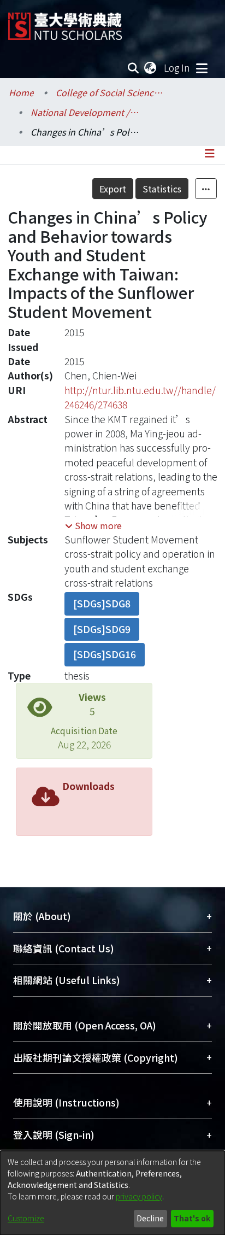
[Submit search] (133, 67)
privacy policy (139, 1196)
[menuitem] (150, 68)
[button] (93, 525)
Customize (26, 1218)
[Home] (65, 22)
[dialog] (112, 1193)
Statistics (162, 188)
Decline (150, 1218)
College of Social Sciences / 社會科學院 (110, 92)
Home (21, 92)
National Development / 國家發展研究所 (85, 112)
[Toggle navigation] (201, 67)
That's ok (192, 1218)
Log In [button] (177, 67)
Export (112, 188)
